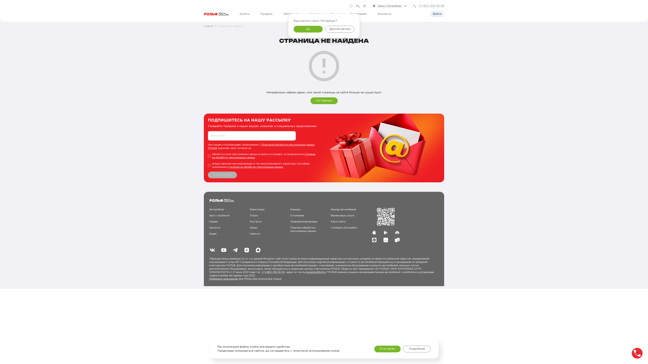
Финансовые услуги (342, 216)
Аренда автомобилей (343, 210)
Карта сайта (338, 222)
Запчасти (214, 228)
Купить (245, 14)
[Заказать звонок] (637, 353)
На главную (324, 100)
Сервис (213, 222)
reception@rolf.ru (316, 272)
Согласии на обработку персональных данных (255, 167)
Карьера (295, 210)
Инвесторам (257, 210)
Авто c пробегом (219, 216)
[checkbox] (263, 156)
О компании (297, 216)
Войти (437, 14)
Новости (255, 234)
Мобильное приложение (223, 279)
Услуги (254, 216)
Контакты (384, 14)
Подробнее (417, 349)
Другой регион (339, 29)
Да (308, 29)
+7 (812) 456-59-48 (431, 6)
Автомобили (216, 210)
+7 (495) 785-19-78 (273, 272)
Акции (213, 234)
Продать (266, 14)
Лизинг (254, 228)
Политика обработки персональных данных (303, 229)
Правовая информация (303, 222)
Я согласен (387, 349)
